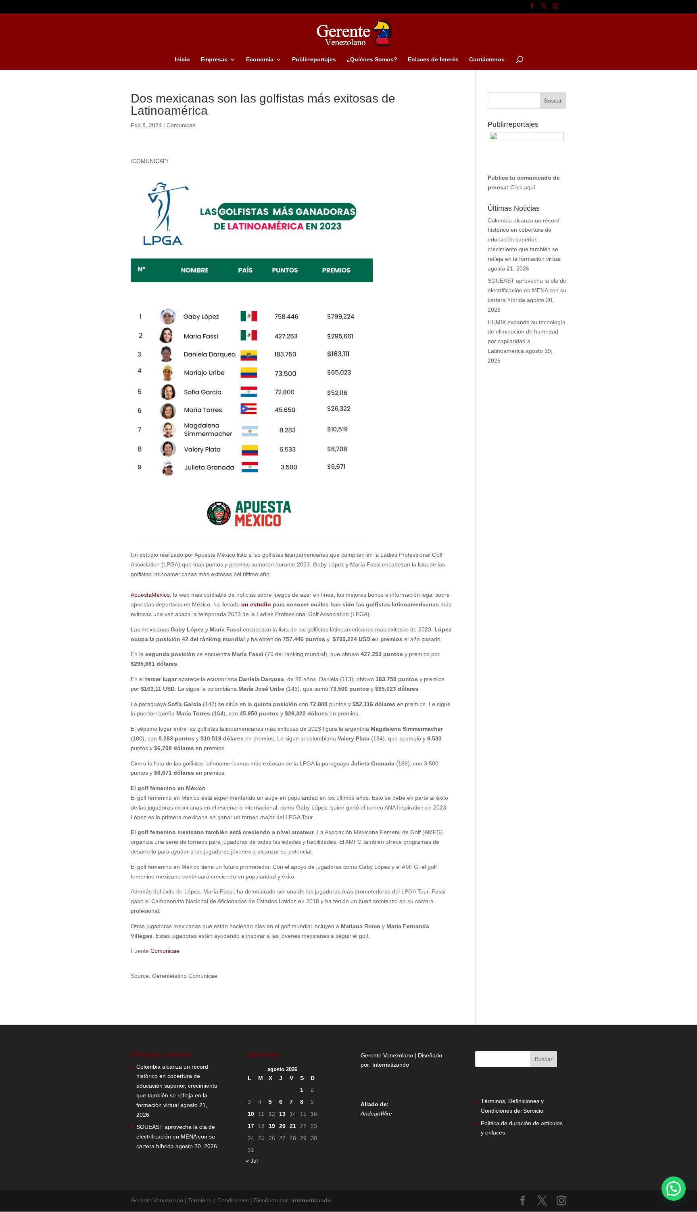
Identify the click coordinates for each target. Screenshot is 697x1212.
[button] (674, 1188)
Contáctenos (487, 60)
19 (272, 1126)
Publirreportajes (314, 60)
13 (282, 1114)
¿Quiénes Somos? (371, 60)
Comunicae (181, 125)
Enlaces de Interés (433, 60)
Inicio (182, 60)
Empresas (213, 60)
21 (293, 1126)
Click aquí (522, 187)
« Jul (252, 1160)
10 (251, 1114)
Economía (259, 60)
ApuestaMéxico (150, 594)
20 (282, 1126)
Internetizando (390, 1064)
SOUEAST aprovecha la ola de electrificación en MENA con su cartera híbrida (527, 290)
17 (251, 1126)
